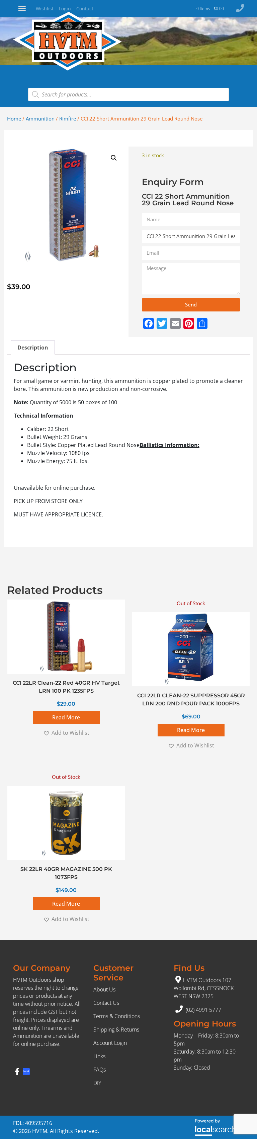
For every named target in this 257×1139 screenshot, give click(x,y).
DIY (97, 1083)
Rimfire (67, 118)
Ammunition (40, 118)
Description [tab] (32, 347)
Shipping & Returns (116, 1029)
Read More (66, 717)
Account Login (110, 1043)
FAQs (99, 1069)
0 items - (210, 8)
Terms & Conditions (116, 1016)
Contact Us (106, 1002)
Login (65, 8)
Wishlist (45, 8)
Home (14, 118)
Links (99, 1056)
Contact (84, 8)
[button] (114, 158)
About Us (104, 989)
